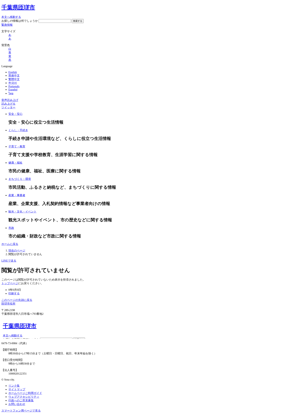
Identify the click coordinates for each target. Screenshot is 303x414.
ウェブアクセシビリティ (23, 396)
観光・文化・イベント (22, 211)
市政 (11, 227)
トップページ (9, 283)
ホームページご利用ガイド (25, 393)
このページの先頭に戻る (16, 299)
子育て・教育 (16, 146)
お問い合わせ (16, 404)
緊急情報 (7, 24)
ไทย (10, 93)
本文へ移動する (11, 16)
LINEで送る (8, 260)
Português (13, 86)
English (12, 72)
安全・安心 (15, 113)
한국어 (12, 82)
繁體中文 (14, 79)
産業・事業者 (16, 195)
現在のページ (16, 250)
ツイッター (8, 107)
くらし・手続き (18, 130)
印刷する (14, 293)
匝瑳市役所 (8, 303)
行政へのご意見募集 (21, 400)
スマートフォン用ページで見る (21, 410)
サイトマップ (16, 389)
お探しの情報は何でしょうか (19, 20)
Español (12, 89)
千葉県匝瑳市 (18, 7)
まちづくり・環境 (19, 178)
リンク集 (14, 385)
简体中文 (14, 75)
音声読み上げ (9, 100)
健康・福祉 (15, 162)
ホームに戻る (9, 244)
